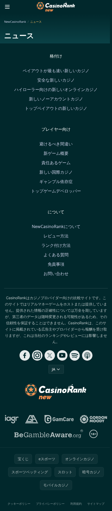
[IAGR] (12, 419)
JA (53, 369)
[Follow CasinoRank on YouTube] (62, 355)
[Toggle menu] (7, 7)
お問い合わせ (56, 273)
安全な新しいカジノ (56, 80)
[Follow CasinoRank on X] (50, 355)
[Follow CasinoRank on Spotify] (75, 355)
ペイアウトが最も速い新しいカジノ (56, 70)
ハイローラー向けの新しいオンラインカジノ (56, 89)
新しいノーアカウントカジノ (56, 99)
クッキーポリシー (19, 504)
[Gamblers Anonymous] (31, 419)
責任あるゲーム (56, 163)
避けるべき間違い (56, 144)
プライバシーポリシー (50, 504)
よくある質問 (56, 255)
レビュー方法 (56, 236)
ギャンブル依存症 (56, 181)
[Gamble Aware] (48, 434)
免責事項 (56, 264)
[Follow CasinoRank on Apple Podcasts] (87, 355)
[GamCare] (59, 419)
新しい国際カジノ (56, 172)
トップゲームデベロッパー (56, 191)
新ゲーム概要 (56, 153)
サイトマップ (95, 504)
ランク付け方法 (56, 245)
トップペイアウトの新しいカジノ (56, 108)
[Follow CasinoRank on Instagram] (37, 355)
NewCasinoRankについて (56, 226)
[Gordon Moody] (93, 419)
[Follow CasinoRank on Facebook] (25, 355)
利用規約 (76, 504)
